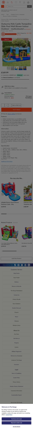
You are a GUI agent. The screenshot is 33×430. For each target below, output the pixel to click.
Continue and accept (16, 419)
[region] (16, 417)
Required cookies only (16, 422)
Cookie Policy (9, 414)
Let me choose (16, 426)
